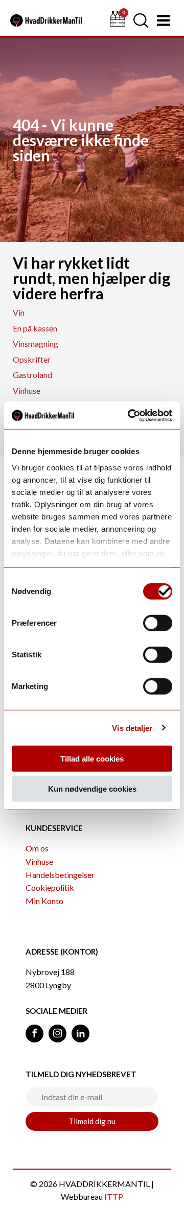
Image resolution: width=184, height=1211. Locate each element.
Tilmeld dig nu (92, 1121)
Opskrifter (32, 359)
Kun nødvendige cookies (92, 789)
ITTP (113, 1196)
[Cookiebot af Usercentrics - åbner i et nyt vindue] (129, 415)
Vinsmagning (35, 343)
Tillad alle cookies (92, 758)
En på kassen (35, 328)
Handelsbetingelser (60, 875)
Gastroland (32, 374)
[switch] (157, 623)
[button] (140, 20)
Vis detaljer (132, 727)
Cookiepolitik (50, 887)
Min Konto (44, 901)
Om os (37, 848)
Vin (19, 312)
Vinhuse (26, 390)
